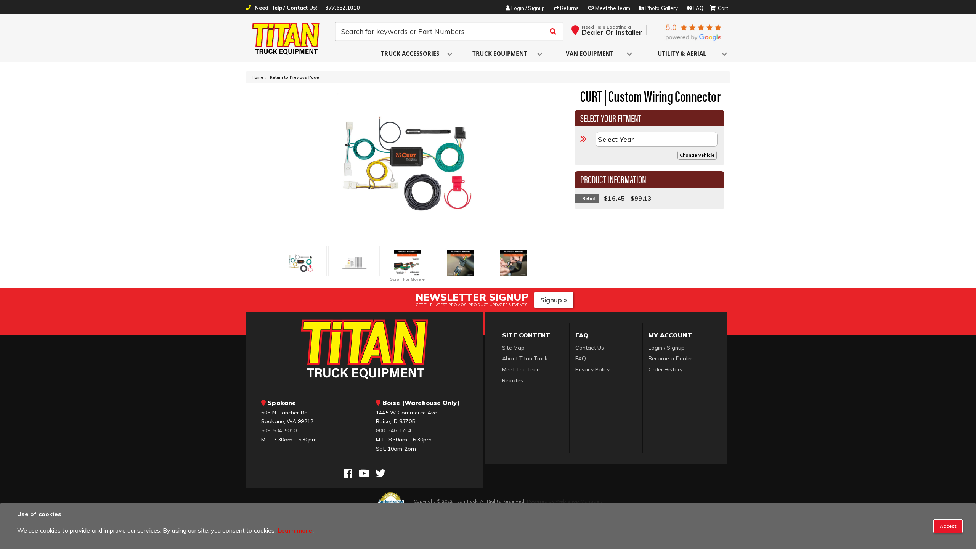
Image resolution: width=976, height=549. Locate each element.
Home (257, 77)
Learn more (295, 530)
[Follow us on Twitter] (380, 473)
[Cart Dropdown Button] (719, 8)
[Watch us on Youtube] (363, 473)
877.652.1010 (342, 7)
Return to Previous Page (294, 77)
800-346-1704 (393, 430)
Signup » (553, 300)
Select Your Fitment (611, 117)
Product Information (613, 178)
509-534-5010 (279, 430)
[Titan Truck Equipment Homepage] (286, 38)
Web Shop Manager (578, 501)
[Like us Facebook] (348, 473)
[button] (411, 54)
